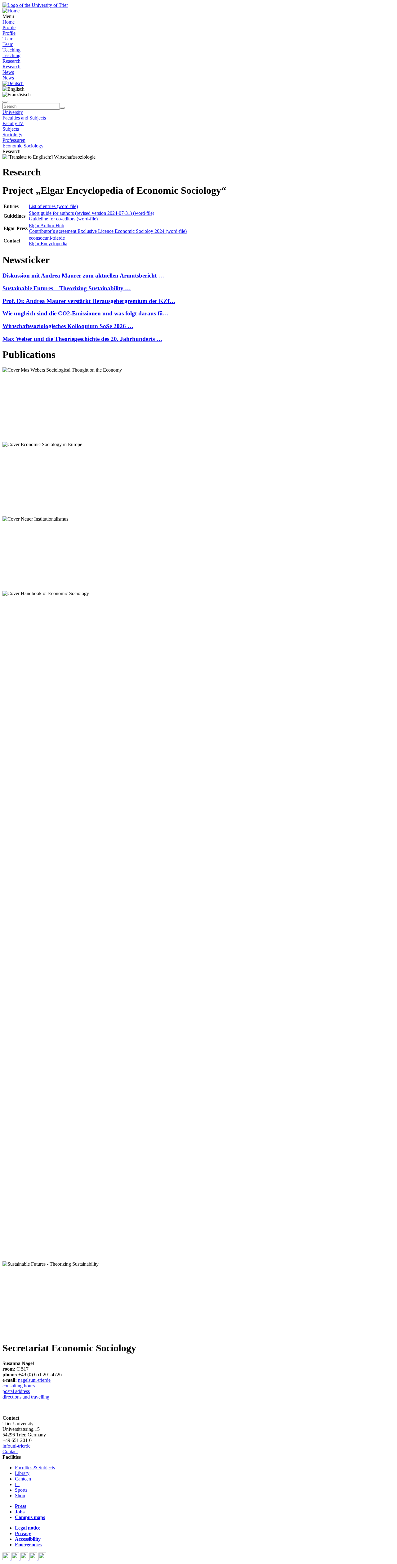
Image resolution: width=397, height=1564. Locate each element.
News (8, 72)
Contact (10, 1451)
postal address (16, 1391)
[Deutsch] (13, 83)
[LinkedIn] (42, 1558)
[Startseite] (35, 5)
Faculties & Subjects (35, 1467)
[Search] (62, 108)
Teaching (11, 49)
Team (7, 38)
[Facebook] (6, 1558)
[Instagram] (33, 1558)
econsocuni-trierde (47, 238)
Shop (20, 1495)
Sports (21, 1490)
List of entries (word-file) (53, 206)
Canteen (23, 1478)
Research (11, 61)
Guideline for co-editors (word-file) (63, 218)
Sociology (12, 134)
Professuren (13, 140)
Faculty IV (13, 123)
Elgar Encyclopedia (48, 243)
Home (8, 22)
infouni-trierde (16, 1446)
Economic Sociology (22, 145)
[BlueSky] (15, 1558)
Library (22, 1473)
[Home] (11, 10)
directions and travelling (25, 1396)
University (12, 112)
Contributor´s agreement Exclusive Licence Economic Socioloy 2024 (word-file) (108, 231)
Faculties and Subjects (24, 117)
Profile (9, 27)
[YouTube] (24, 1558)
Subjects (10, 129)
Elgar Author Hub (46, 225)
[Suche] (4, 102)
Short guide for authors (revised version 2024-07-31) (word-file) (91, 213)
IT (17, 1484)
